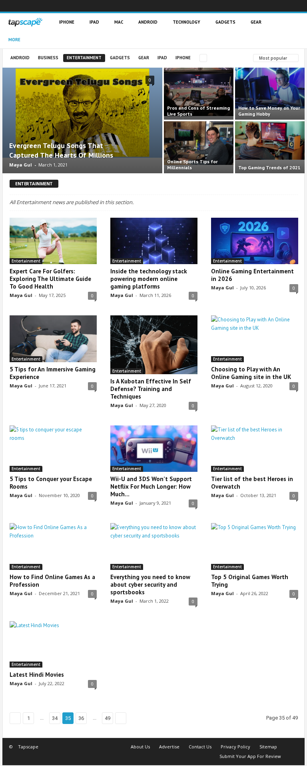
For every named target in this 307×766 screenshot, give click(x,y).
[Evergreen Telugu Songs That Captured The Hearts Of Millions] (82, 113)
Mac (118, 22)
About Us (140, 747)
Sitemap (268, 747)
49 (107, 718)
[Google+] (250, 6)
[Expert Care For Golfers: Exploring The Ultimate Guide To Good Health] (53, 241)
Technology (186, 22)
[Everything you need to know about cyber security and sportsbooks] (153, 546)
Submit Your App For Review (250, 756)
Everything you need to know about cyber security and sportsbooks (150, 584)
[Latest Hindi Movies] (53, 644)
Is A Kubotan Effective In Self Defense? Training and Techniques (150, 388)
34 (55, 718)
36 (81, 718)
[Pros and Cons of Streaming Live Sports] (198, 92)
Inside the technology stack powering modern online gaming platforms (148, 278)
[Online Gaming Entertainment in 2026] (254, 241)
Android (147, 22)
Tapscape (28, 747)
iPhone (66, 22)
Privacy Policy (235, 747)
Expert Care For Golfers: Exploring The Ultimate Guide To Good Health (50, 278)
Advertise (169, 747)
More (14, 39)
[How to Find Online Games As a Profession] (53, 546)
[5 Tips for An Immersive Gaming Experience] (53, 338)
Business (48, 57)
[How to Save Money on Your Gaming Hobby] (270, 88)
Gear (256, 22)
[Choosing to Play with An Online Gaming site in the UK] (254, 338)
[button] (292, 31)
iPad (94, 22)
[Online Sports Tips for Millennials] (198, 143)
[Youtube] (298, 6)
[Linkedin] (262, 6)
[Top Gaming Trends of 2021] (270, 140)
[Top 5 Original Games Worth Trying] (254, 546)
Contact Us (200, 747)
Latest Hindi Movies (37, 674)
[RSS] (274, 6)
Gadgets (225, 22)
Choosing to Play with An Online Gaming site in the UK (251, 373)
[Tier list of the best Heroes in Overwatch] (254, 448)
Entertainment (84, 57)
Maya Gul (20, 165)
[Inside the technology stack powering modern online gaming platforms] (153, 241)
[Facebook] (238, 6)
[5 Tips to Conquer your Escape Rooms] (53, 448)
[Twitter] (286, 6)
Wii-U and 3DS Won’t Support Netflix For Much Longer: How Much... (151, 486)
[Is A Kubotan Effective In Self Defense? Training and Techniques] (153, 344)
